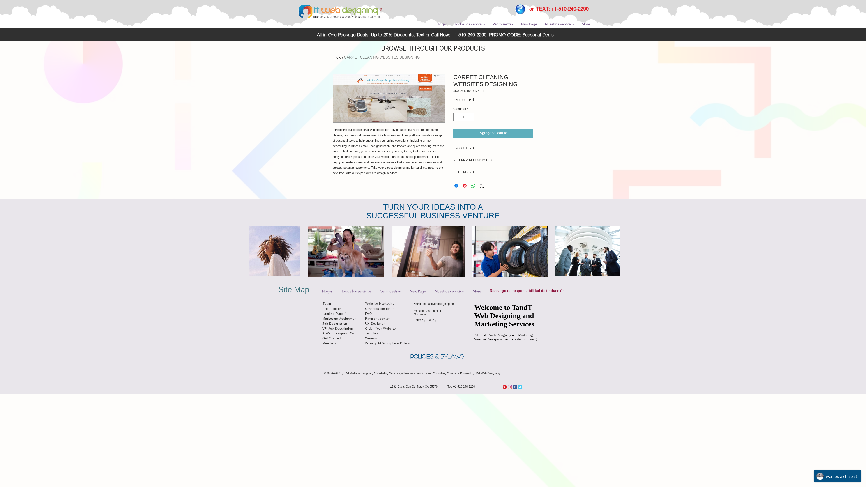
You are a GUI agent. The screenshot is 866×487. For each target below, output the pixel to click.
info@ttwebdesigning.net (439, 304)
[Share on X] (482, 185)
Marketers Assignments (428, 310)
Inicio (337, 57)
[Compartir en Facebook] (456, 185)
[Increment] (470, 117)
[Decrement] (457, 117)
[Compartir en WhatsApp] (473, 185)
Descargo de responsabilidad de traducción (527, 291)
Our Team (420, 314)
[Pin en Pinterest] (465, 185)
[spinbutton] (464, 117)
